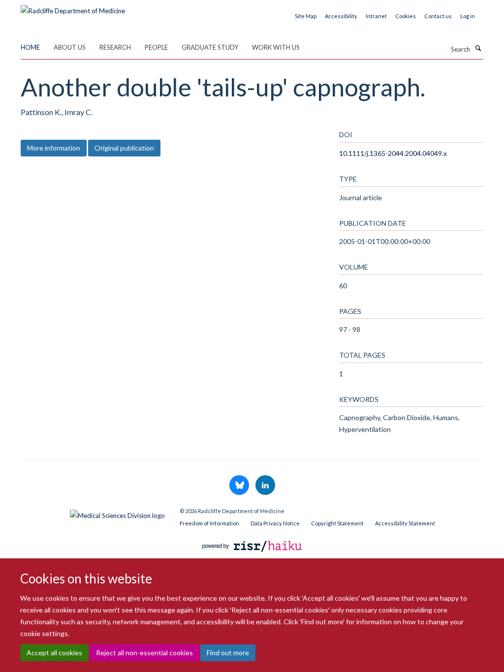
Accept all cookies (54, 652)
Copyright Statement (337, 523)
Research (115, 47)
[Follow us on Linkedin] (265, 485)
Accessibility (341, 16)
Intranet (376, 16)
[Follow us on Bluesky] (240, 485)
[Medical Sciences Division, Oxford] (93, 513)
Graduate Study (210, 47)
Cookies (405, 16)
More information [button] (53, 148)
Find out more (228, 652)
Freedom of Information (209, 523)
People (156, 47)
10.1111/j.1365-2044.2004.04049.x (393, 153)
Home (30, 47)
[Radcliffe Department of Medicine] (73, 7)
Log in (467, 16)
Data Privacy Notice (275, 523)
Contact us (438, 16)
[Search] (477, 48)
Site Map (305, 16)
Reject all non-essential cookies (144, 652)
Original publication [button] (124, 148)
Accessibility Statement (405, 523)
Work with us (276, 47)
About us (70, 47)
